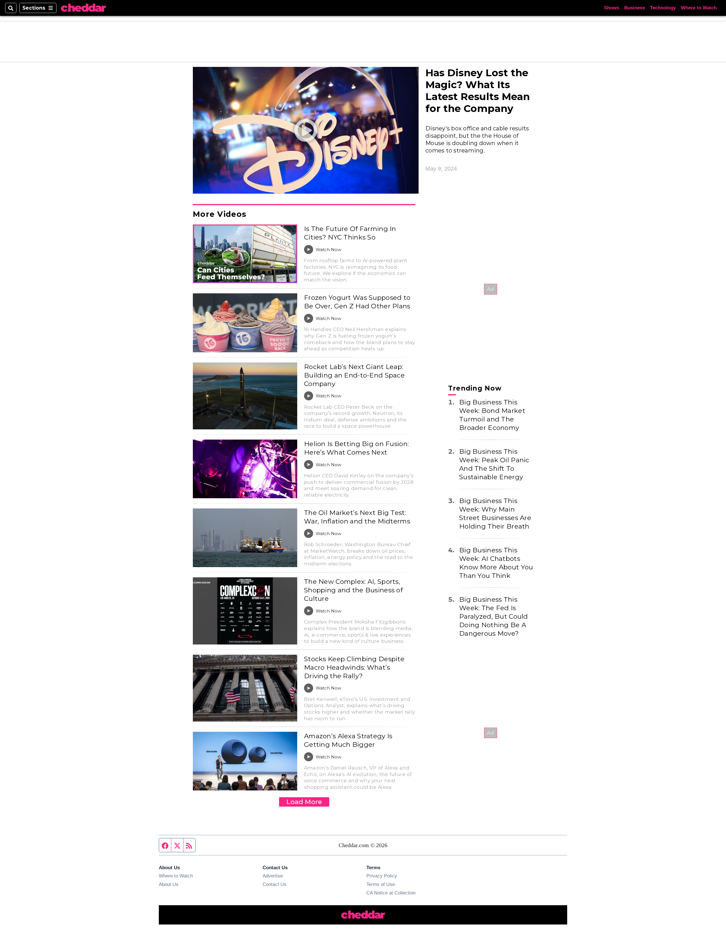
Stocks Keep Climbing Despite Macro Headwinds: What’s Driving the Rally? (354, 667)
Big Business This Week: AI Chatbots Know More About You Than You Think (496, 563)
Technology (663, 7)
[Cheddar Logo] (83, 8)
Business (634, 7)
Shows (611, 7)
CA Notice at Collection (390, 893)
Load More (304, 802)
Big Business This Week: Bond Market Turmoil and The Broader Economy (492, 415)
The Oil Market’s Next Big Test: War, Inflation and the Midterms (357, 517)
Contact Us (274, 884)
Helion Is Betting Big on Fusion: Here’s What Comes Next (356, 448)
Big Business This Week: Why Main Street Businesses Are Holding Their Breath (495, 513)
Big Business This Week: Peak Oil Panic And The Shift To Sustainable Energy (494, 464)
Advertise (273, 876)
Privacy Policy (381, 876)
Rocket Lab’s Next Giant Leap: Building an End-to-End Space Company (354, 375)
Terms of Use (380, 884)
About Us (168, 884)
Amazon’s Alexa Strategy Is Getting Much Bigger (348, 740)
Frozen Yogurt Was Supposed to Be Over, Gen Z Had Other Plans (357, 302)
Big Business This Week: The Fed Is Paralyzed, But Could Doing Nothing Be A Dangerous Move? (493, 616)
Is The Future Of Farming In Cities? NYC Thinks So (350, 233)
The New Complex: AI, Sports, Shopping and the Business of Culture (353, 590)
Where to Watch (699, 7)
